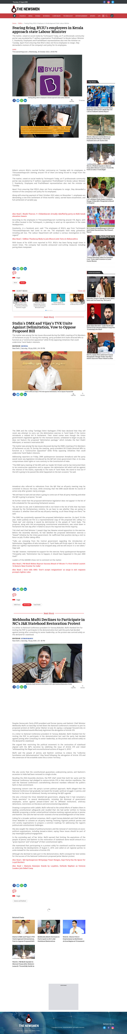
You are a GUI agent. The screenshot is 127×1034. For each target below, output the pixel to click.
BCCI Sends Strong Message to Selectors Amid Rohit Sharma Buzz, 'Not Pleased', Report (100, 230)
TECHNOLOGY (68, 16)
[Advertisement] (73, 9)
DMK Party (17, 604)
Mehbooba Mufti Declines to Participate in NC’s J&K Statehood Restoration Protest (49, 684)
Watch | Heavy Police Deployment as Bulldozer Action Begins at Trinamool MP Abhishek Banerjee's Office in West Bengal (73, 939)
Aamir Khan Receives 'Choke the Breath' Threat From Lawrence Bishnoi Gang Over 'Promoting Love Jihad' (101, 327)
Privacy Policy (36, 1030)
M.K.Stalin (27, 604)
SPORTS (92, 16)
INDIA (30, 16)
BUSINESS (46, 16)
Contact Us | (28, 1030)
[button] (106, 16)
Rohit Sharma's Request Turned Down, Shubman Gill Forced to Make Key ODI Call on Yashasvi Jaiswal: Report (100, 109)
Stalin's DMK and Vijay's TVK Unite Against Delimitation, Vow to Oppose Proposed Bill (49, 391)
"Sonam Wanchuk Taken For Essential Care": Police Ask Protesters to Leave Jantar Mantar (100, 259)
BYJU (15, 282)
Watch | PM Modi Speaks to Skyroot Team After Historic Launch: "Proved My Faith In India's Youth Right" (23, 964)
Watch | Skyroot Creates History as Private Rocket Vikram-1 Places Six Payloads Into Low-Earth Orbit (99, 138)
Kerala (23, 282)
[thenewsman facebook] (104, 2)
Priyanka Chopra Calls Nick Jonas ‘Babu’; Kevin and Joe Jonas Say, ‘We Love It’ (101, 299)
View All (81, 290)
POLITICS (23, 16)
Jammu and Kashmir (20, 901)
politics (20, 23)
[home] (14, 15)
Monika (24, 346)
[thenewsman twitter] (112, 2)
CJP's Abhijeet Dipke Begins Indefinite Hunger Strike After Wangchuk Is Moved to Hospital (100, 201)
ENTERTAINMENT (81, 16)
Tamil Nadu (37, 604)
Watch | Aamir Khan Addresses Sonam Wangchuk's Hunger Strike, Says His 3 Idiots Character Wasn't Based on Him (100, 356)
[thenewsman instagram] (108, 2)
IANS (14, 49)
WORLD (37, 16)
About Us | (20, 1030)
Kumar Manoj (27, 638)
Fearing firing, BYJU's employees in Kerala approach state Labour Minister (49, 97)
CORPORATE (56, 16)
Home (14, 23)
